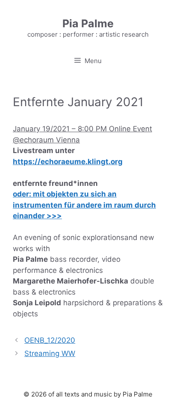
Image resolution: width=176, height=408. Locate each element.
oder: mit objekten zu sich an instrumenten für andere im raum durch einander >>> (84, 205)
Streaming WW (49, 353)
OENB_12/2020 (49, 340)
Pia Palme (88, 23)
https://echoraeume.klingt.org (68, 161)
